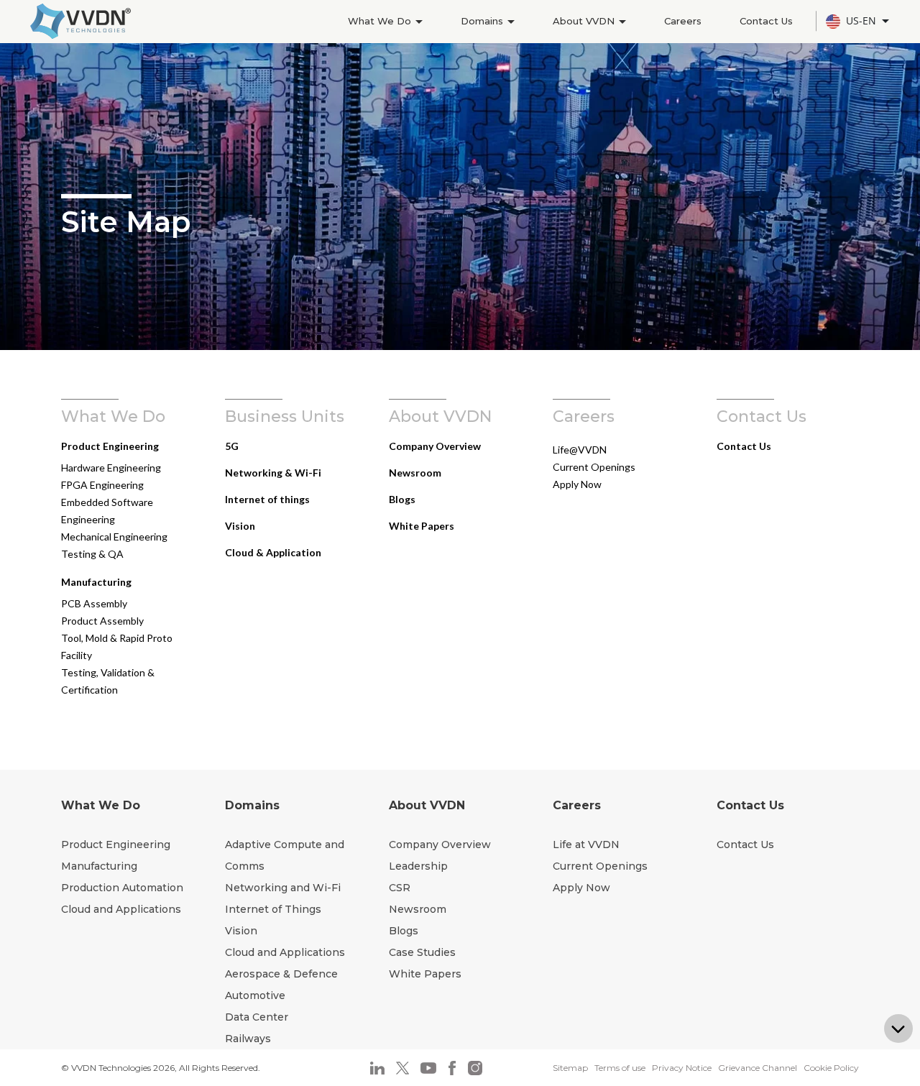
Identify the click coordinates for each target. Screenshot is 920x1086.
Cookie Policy (831, 1067)
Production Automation (122, 887)
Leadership (418, 866)
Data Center (256, 1017)
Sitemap (570, 1067)
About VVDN (585, 21)
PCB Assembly (94, 603)
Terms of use (619, 1067)
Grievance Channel (757, 1067)
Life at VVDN (586, 844)
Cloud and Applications (121, 909)
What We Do (381, 21)
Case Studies (422, 952)
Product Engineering (110, 446)
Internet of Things (273, 909)
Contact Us (766, 21)
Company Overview (435, 446)
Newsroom (415, 472)
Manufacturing (96, 582)
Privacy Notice (682, 1067)
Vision (240, 526)
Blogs (402, 499)
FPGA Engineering (102, 485)
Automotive (255, 995)
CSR (399, 887)
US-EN (862, 20)
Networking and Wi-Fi (283, 887)
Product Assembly (102, 621)
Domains (483, 21)
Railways (248, 1038)
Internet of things (267, 499)
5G (232, 446)
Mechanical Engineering (114, 536)
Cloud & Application (273, 552)
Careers (683, 21)
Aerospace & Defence (281, 973)
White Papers (421, 526)
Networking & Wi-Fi (273, 472)
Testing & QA (92, 554)
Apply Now (577, 484)
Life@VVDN (580, 449)
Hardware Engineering (111, 467)
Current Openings (594, 467)
